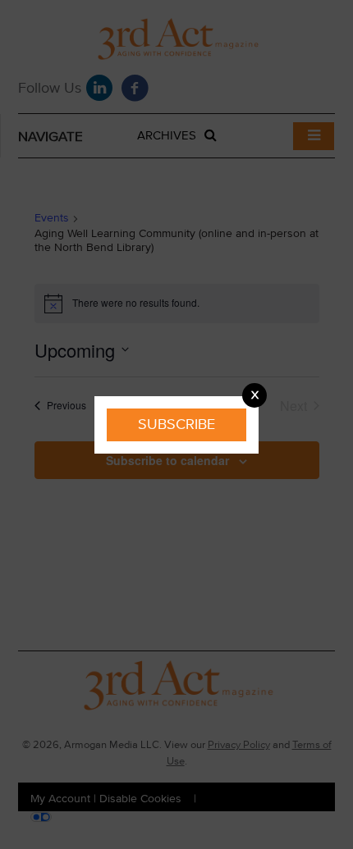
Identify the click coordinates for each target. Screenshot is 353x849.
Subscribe (176, 424)
